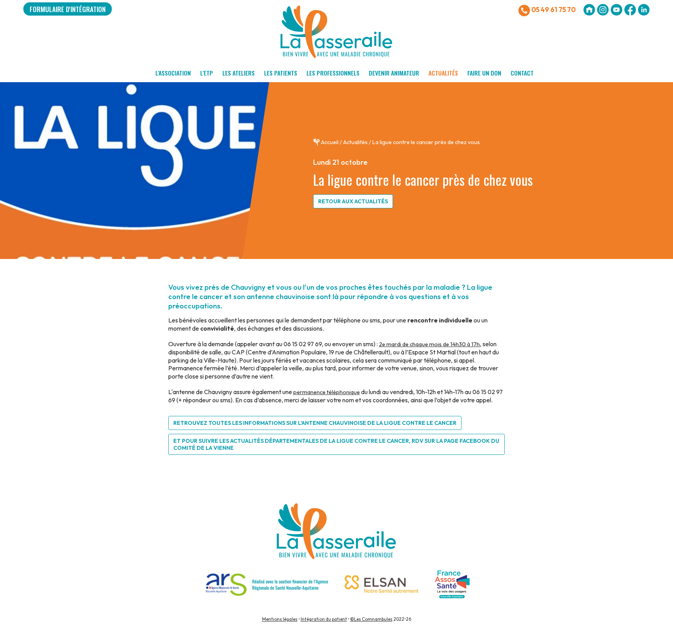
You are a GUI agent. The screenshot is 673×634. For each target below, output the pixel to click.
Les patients (280, 72)
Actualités (443, 72)
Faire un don (484, 72)
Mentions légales (280, 619)
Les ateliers (238, 72)
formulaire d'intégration (68, 9)
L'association (173, 72)
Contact (522, 72)
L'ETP (206, 72)
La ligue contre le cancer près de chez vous (426, 142)
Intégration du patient (324, 619)
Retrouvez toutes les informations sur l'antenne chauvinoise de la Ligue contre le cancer (314, 422)
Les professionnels (333, 72)
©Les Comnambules (371, 619)
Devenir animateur (394, 72)
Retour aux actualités (353, 201)
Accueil (329, 142)
